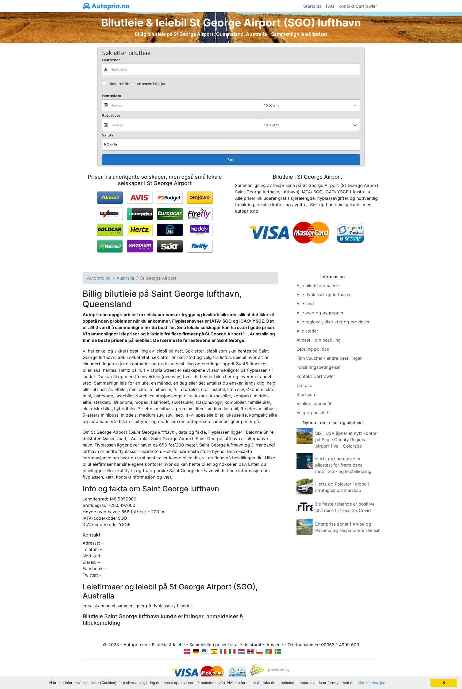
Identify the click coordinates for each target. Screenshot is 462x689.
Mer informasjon (371, 682)
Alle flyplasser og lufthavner (325, 294)
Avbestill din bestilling (319, 340)
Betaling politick (313, 349)
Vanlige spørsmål (314, 403)
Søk (231, 160)
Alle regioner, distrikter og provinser (333, 321)
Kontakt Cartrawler (357, 6)
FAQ (330, 6)
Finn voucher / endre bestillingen (330, 358)
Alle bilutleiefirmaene (318, 285)
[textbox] (231, 69)
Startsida (312, 6)
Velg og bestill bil (314, 412)
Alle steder (307, 331)
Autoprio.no (110, 6)
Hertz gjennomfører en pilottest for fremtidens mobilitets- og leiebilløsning (343, 465)
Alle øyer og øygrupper (320, 312)
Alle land (305, 303)
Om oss (304, 385)
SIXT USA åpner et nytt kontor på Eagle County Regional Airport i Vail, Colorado (346, 439)
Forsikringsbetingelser (319, 367)
